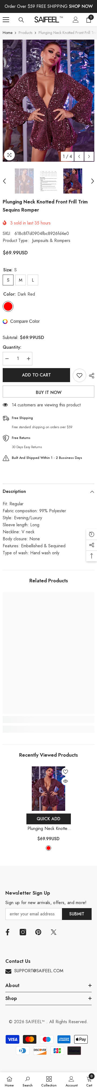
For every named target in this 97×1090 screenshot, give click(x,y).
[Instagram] (23, 932)
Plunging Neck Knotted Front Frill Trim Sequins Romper (48, 828)
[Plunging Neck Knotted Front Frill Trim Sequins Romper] (48, 788)
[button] (79, 156)
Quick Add (48, 819)
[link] (48, 719)
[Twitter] (53, 932)
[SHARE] (90, 375)
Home (7, 32)
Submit (76, 914)
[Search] (21, 20)
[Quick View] (65, 781)
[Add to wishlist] (79, 375)
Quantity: (12, 347)
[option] (48, 101)
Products (25, 32)
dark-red (48, 848)
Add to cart (36, 375)
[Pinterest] (38, 932)
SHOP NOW (81, 6)
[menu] (6, 19)
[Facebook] (7, 932)
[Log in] (76, 20)
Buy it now (48, 392)
